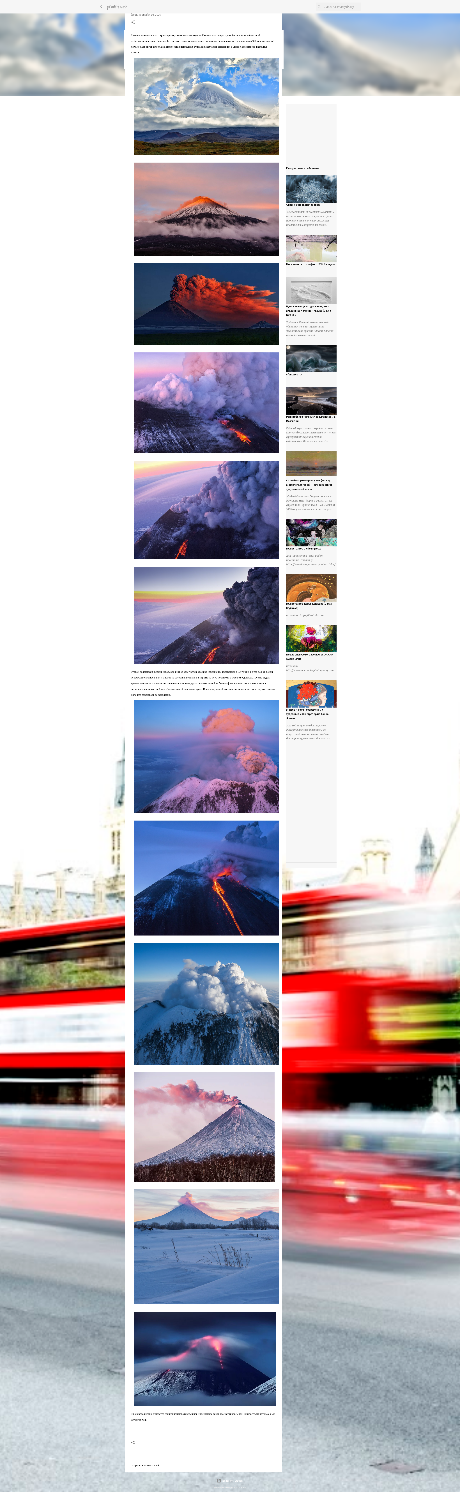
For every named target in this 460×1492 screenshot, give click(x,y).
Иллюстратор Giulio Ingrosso (303, 548)
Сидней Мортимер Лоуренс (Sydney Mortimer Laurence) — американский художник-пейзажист (309, 485)
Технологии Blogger (232, 1480)
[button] (133, 22)
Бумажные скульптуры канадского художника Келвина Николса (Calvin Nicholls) (308, 311)
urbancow (242, 1487)
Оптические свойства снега (303, 204)
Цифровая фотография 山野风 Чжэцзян (310, 264)
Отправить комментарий (145, 1465)
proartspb (117, 7)
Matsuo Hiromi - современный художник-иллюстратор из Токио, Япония (307, 714)
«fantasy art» (294, 374)
